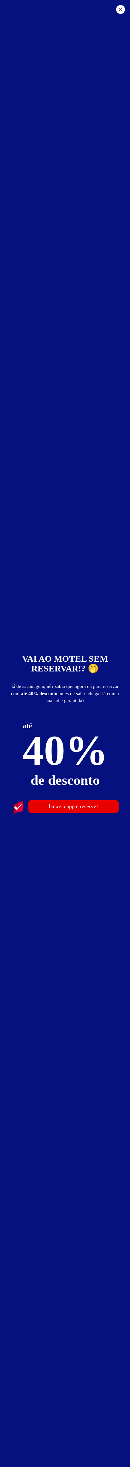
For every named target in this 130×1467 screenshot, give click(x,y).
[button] (120, 10)
